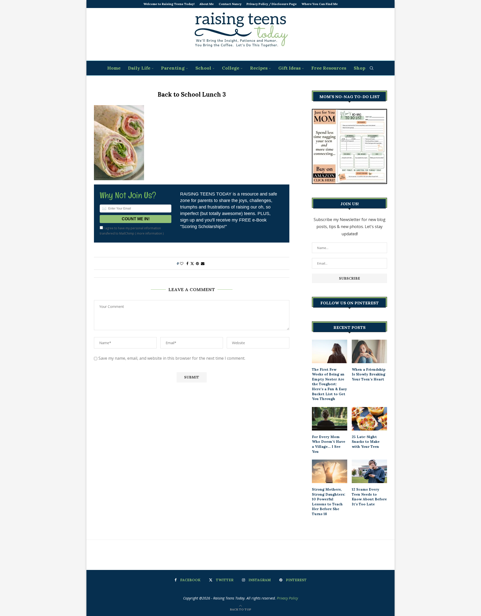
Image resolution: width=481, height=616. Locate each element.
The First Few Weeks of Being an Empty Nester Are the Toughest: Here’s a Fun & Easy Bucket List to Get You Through (329, 384)
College (230, 68)
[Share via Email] (202, 263)
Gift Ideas (289, 68)
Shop (359, 68)
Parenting (173, 68)
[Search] (371, 68)
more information (149, 233)
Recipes (259, 68)
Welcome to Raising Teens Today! (169, 4)
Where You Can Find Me (320, 4)
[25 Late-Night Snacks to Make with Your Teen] (369, 419)
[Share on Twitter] (192, 263)
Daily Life (139, 68)
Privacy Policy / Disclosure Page (272, 4)
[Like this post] (181, 263)
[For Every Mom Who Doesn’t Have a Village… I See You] (329, 419)
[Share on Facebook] (187, 263)
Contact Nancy (230, 4)
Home (114, 68)
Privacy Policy (287, 598)
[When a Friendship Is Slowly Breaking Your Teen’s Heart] (369, 351)
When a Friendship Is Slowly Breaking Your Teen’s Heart (369, 374)
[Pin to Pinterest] (197, 263)
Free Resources (328, 68)
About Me (206, 4)
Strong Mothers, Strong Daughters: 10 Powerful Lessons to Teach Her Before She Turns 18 (328, 501)
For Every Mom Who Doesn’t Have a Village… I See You (328, 444)
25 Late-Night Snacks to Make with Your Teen (366, 442)
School (203, 68)
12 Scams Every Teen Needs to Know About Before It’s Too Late (369, 496)
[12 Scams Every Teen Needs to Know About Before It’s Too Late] (369, 471)
